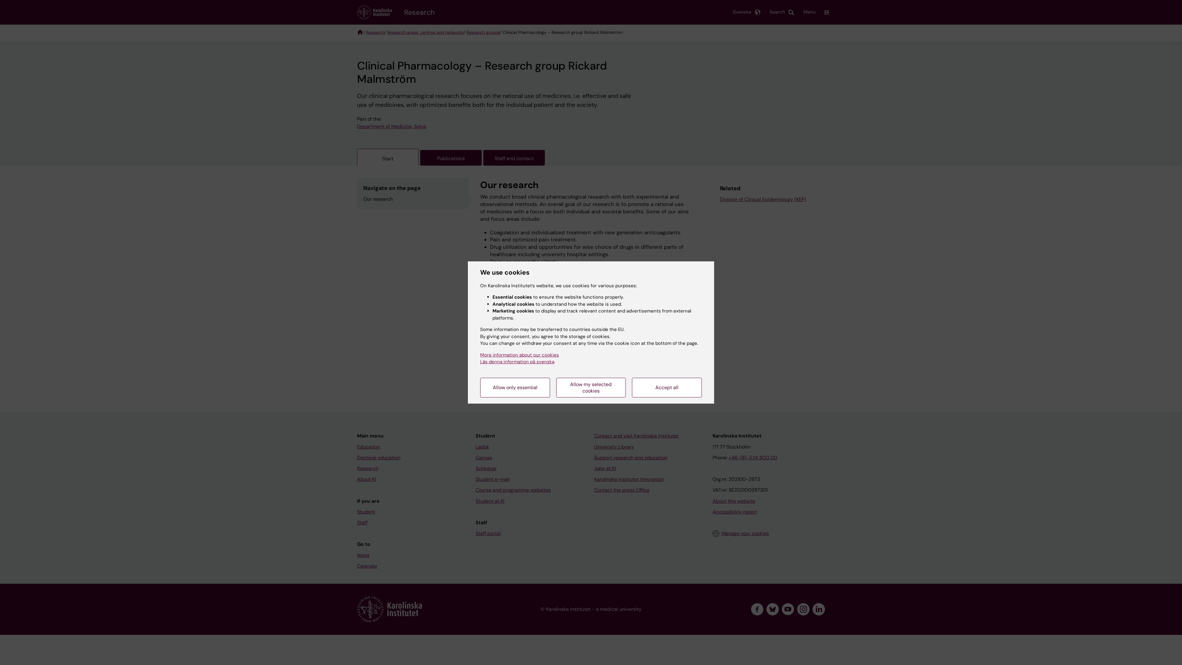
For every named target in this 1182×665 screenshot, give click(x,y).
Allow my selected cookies (591, 387)
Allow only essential (515, 387)
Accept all (666, 387)
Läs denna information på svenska (517, 362)
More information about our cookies (519, 355)
